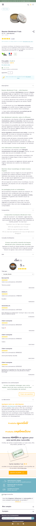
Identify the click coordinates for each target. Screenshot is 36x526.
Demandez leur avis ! (28, 41)
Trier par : (4, 271)
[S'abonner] (32, 518)
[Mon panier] (33, 4)
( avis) (13, 38)
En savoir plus (6, 64)
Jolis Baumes (11, 406)
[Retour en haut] (33, 516)
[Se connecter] (31, 4)
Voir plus (24, 468)
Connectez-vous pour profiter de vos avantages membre (16, 1)
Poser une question (26, 394)
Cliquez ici (18, 501)
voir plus (21, 50)
